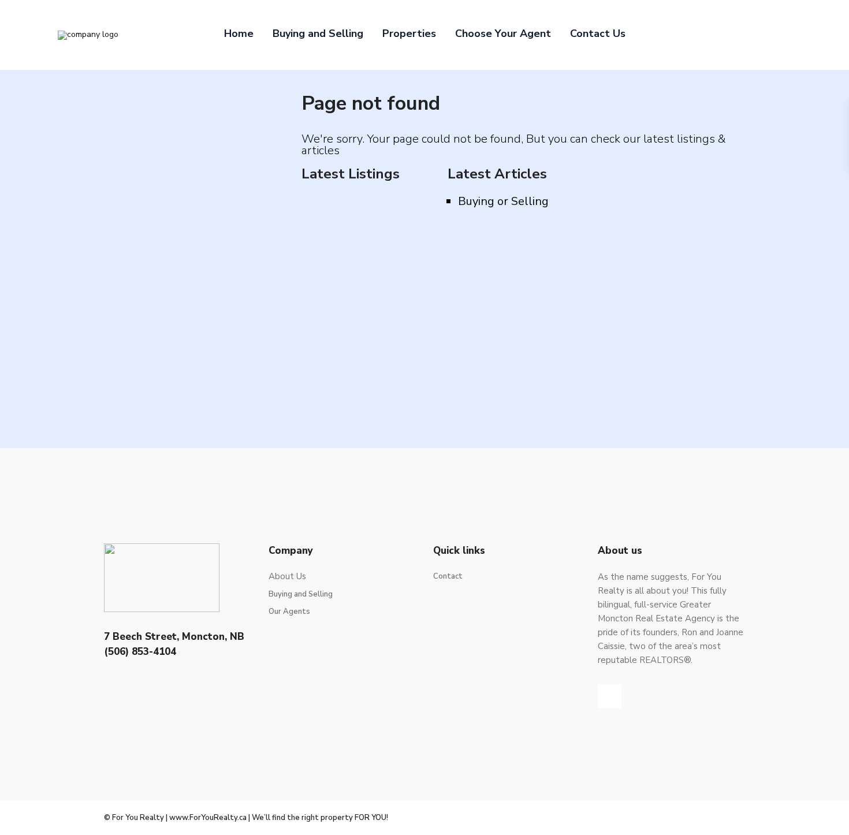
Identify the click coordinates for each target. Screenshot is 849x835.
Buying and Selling (318, 33)
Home (239, 33)
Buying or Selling (503, 201)
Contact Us (597, 33)
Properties (409, 33)
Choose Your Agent (503, 33)
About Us (287, 576)
